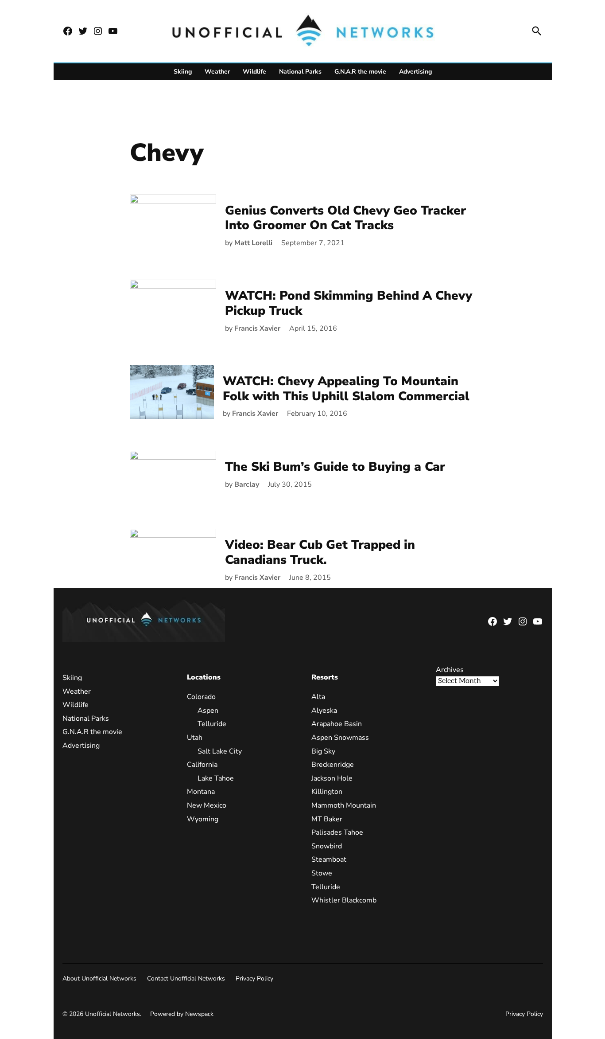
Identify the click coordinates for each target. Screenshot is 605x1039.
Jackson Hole (332, 778)
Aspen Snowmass (340, 737)
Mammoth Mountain (343, 805)
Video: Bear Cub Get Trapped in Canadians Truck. (320, 552)
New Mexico (206, 805)
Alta (318, 697)
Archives (450, 670)
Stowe (321, 873)
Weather (217, 71)
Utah (194, 737)
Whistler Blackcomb (343, 900)
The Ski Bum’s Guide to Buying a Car (335, 466)
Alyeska (324, 710)
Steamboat (328, 859)
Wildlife (254, 71)
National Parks (300, 71)
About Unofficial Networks (99, 978)
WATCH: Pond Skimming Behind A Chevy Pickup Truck (348, 303)
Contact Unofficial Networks (186, 978)
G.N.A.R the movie (360, 71)
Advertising (415, 71)
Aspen (208, 710)
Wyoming (202, 819)
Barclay (246, 484)
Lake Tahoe (216, 778)
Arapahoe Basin (336, 724)
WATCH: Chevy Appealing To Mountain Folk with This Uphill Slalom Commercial (346, 389)
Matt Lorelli (253, 243)
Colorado (201, 697)
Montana (201, 792)
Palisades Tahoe (337, 832)
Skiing (183, 71)
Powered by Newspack (181, 1014)
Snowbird (326, 846)
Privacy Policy (254, 978)
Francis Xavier (257, 328)
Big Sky (323, 751)
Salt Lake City (220, 751)
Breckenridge (332, 764)
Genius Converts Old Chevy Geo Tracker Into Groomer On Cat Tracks (345, 218)
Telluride (212, 724)
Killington (326, 792)
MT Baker (326, 819)
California (202, 764)
